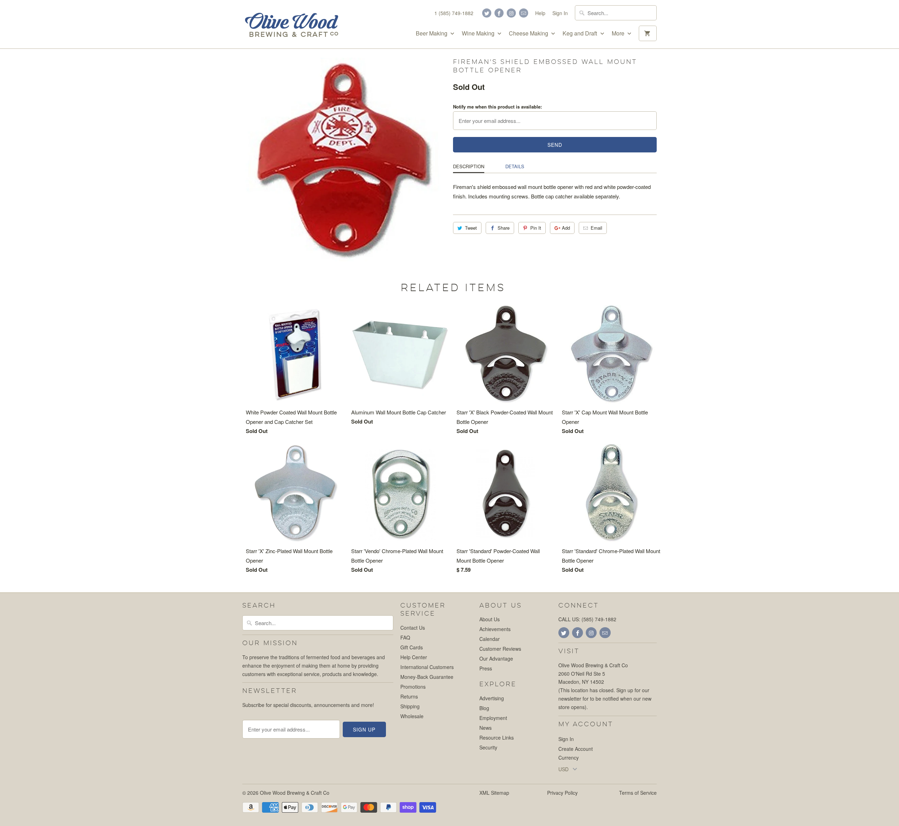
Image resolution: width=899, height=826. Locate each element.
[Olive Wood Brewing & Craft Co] (291, 24)
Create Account (575, 748)
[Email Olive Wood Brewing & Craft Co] (523, 13)
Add (566, 227)
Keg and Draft (580, 33)
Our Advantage (496, 658)
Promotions (413, 686)
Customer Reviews (500, 648)
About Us (489, 619)
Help (540, 13)
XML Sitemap (494, 792)
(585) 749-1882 (599, 619)
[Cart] (648, 33)
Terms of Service (638, 792)
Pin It (535, 227)
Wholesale (412, 716)
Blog (484, 708)
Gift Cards (411, 647)
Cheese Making (529, 33)
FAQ (405, 637)
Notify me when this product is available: (497, 106)
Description (468, 166)
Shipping (410, 706)
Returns (409, 696)
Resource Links (496, 737)
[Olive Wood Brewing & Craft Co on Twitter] (486, 13)
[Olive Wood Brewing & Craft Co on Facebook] (499, 13)
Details (514, 166)
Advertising (491, 698)
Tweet (471, 227)
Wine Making (479, 33)
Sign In (560, 13)
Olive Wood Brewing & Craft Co (294, 792)
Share (504, 227)
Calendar (489, 638)
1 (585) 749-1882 (453, 13)
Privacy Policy (562, 792)
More (619, 33)
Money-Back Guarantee (426, 676)
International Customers (427, 666)
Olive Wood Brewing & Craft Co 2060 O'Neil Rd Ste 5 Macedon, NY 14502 (593, 674)
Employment (493, 717)
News (485, 727)
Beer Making (432, 33)
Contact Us (412, 627)
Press (485, 668)
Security (488, 747)
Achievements (495, 628)
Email (596, 227)
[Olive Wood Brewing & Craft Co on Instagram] (511, 13)
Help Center (413, 657)
